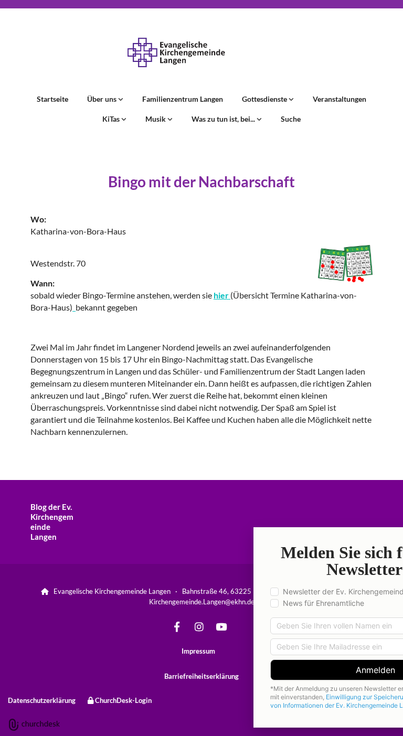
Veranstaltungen (339, 98)
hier (222, 295)
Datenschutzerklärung (42, 700)
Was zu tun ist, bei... (224, 118)
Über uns (102, 98)
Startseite (52, 98)
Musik (156, 118)
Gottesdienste (265, 98)
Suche (291, 118)
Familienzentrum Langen (182, 98)
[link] (105, 99)
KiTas (111, 118)
